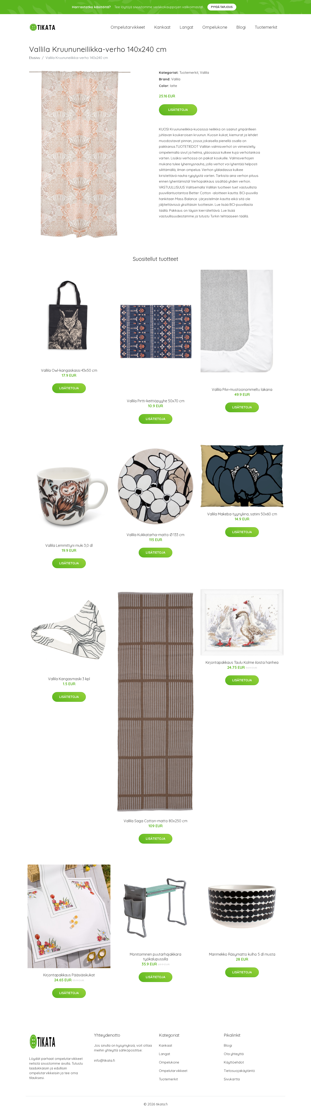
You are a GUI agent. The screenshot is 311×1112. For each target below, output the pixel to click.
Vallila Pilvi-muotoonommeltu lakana (242, 389)
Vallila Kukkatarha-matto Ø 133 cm (155, 534)
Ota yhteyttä (234, 1054)
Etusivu (34, 58)
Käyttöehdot (234, 1062)
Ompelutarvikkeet (128, 27)
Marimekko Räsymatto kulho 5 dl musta (242, 954)
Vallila (204, 72)
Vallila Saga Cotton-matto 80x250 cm (155, 821)
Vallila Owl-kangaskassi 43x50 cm (69, 370)
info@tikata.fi (104, 1060)
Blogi (241, 27)
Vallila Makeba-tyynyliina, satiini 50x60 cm (242, 514)
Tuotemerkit (266, 27)
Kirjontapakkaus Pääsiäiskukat (69, 975)
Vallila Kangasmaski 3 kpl (69, 679)
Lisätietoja (178, 110)
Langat (186, 27)
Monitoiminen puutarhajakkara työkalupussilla (155, 956)
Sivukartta (232, 1079)
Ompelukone (214, 27)
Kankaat (162, 27)
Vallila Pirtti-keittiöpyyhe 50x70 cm (155, 401)
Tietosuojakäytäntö (239, 1071)
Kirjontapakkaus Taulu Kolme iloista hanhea (242, 662)
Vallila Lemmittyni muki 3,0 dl (69, 545)
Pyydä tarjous (222, 7)
